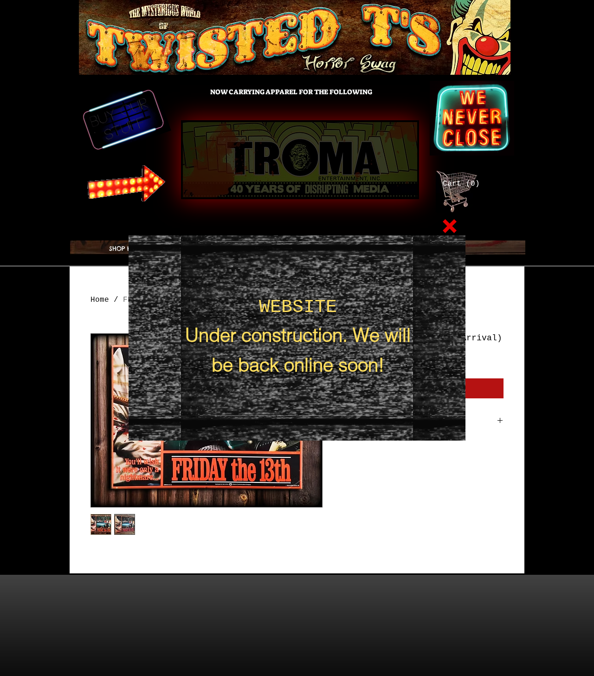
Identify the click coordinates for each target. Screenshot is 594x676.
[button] (450, 226)
